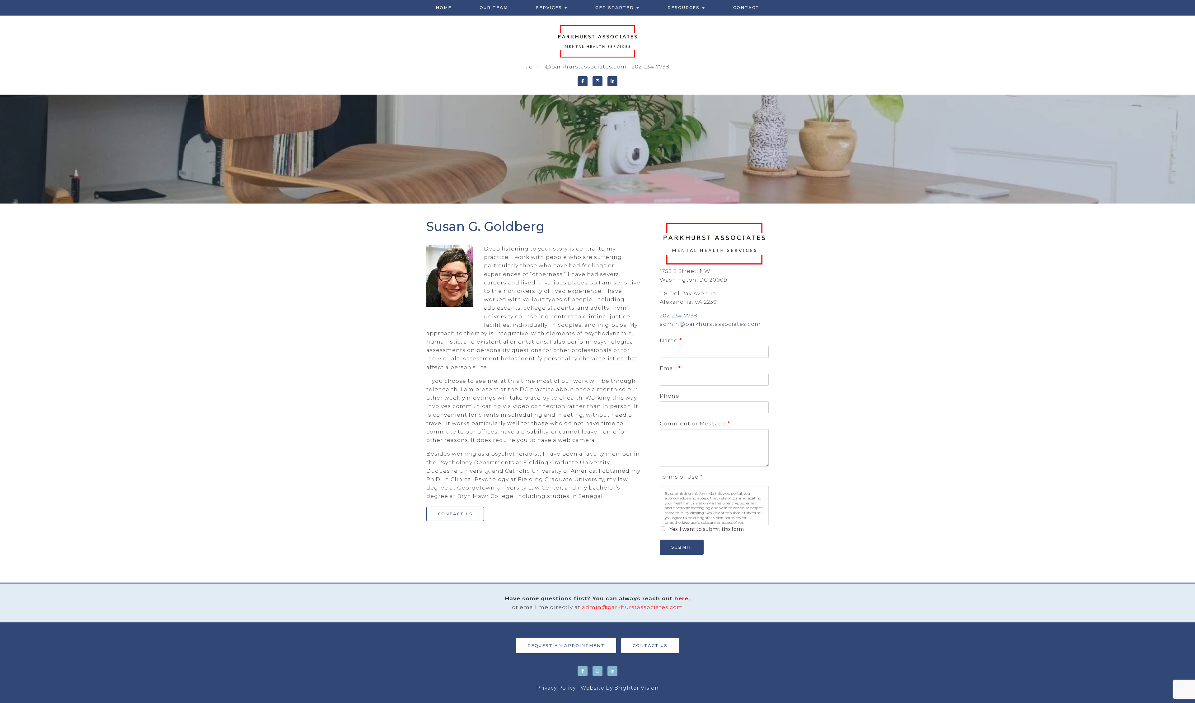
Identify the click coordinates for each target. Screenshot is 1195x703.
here (681, 598)
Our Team (494, 7)
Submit (681, 547)
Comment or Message (695, 423)
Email (670, 368)
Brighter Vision (636, 688)
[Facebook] (583, 81)
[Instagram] (597, 81)
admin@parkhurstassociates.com (576, 66)
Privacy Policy (556, 688)
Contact (746, 7)
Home (444, 7)
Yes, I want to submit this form (706, 529)
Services (549, 7)
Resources (684, 7)
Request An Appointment (566, 645)
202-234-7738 (650, 66)
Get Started (614, 7)
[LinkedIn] (612, 81)
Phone (669, 396)
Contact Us (455, 513)
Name (671, 340)
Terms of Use (681, 477)
